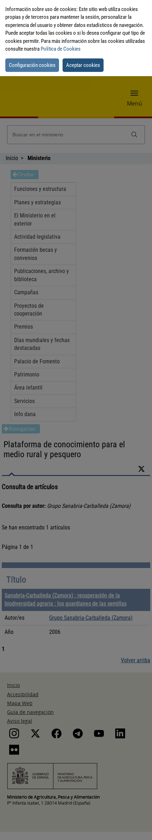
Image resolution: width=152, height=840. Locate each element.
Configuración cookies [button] (32, 65)
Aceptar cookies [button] (83, 65)
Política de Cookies (61, 49)
